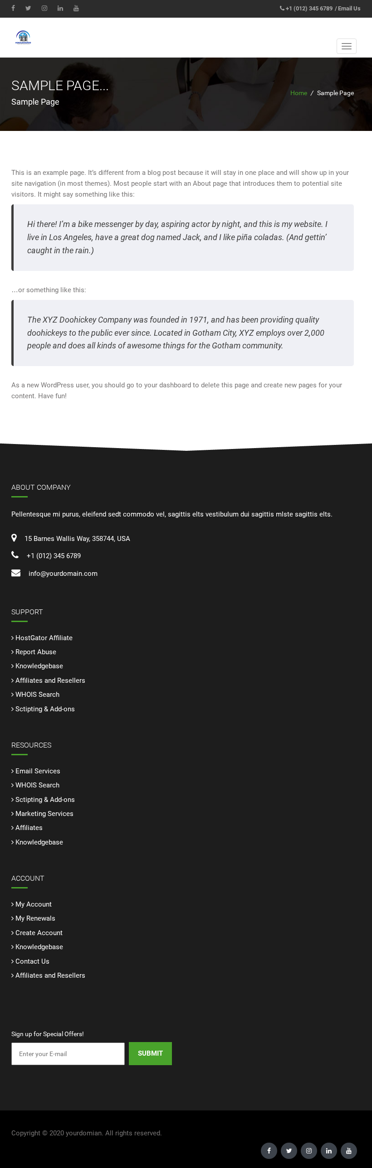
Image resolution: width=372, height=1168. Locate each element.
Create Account (39, 933)
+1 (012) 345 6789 (309, 8)
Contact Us (32, 961)
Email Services (37, 771)
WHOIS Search (37, 694)
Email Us (349, 8)
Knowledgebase (39, 666)
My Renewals (35, 918)
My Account (33, 904)
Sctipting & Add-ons (45, 709)
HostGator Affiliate (44, 638)
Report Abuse (35, 652)
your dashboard (167, 385)
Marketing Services (44, 814)
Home (298, 93)
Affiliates (29, 828)
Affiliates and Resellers (50, 680)
